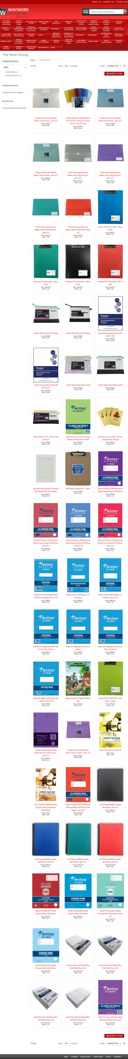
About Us (96, 2)
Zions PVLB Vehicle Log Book (110, 750)
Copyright (74, 1056)
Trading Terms (98, 1056)
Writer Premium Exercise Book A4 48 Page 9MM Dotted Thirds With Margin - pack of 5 (78, 807)
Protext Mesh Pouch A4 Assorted (46, 333)
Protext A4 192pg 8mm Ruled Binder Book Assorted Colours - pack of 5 (45, 753)
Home (33, 60)
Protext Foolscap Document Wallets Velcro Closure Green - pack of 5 (46, 229)
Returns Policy (85, 1056)
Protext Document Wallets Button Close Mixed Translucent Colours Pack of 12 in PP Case (78, 121)
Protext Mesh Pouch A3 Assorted (110, 385)
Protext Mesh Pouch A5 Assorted (78, 333)
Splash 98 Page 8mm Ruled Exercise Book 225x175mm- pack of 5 (110, 913)
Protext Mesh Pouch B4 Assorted (78, 385)
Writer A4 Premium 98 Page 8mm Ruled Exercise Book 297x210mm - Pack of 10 (78, 543)
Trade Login (122, 2)
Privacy (108, 1056)
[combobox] (106, 12)
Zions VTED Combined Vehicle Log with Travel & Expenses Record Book (46, 807)
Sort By (102, 66)
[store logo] (14, 13)
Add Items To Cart (114, 73)
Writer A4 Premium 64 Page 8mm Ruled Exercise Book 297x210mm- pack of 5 (45, 543)
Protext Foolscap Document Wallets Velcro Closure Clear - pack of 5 (78, 175)
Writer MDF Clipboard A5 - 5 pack (78, 489)
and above (14, 75)
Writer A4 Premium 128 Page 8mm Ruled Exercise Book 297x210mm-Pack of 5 (110, 543)
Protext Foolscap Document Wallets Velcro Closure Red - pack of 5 (78, 229)
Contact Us (108, 2)
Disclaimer (117, 1056)
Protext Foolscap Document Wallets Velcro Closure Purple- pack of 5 (110, 175)
